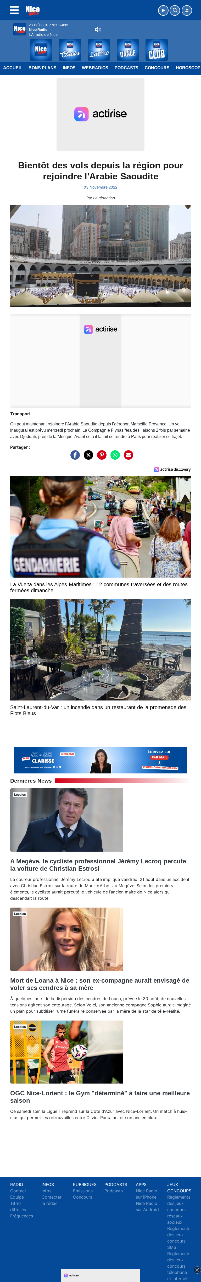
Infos (69, 68)
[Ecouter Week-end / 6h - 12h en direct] (100, 759)
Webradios (95, 68)
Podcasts (126, 68)
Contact (18, 1190)
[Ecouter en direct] (163, 10)
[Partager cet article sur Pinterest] (100, 457)
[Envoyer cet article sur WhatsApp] (114, 457)
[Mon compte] (187, 10)
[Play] (6, 46)
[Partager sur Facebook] (74, 457)
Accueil (12, 68)
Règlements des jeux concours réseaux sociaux (178, 1209)
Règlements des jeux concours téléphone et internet (178, 1266)
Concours (157, 68)
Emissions (83, 1190)
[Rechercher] (175, 10)
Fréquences (21, 1215)
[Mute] (98, 29)
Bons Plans (43, 68)
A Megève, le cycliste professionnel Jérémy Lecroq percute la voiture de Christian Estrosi (98, 865)
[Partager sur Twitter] (87, 457)
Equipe (17, 1197)
